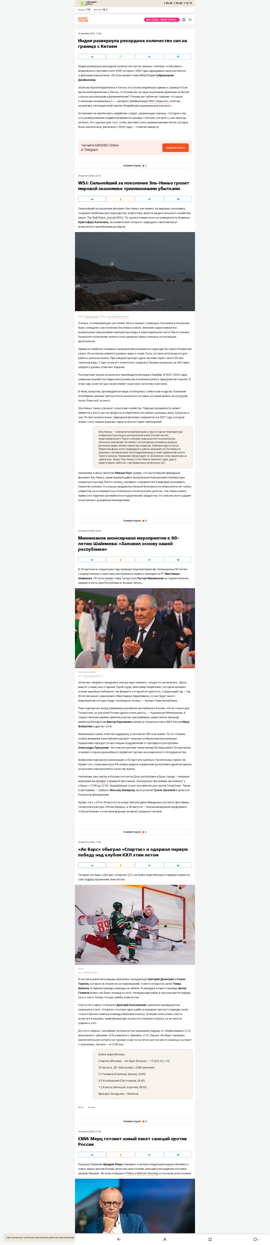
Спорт (81, 1107)
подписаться (175, 147)
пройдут (101, 781)
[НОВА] (161, 20)
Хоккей (91, 1107)
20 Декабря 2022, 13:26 (90, 33)
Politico (129, 1173)
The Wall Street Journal (101, 217)
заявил (137, 473)
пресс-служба (89, 676)
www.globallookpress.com (118, 317)
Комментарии (135, 165)
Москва (98, 9)
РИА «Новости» (158, 101)
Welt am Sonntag (147, 1173)
